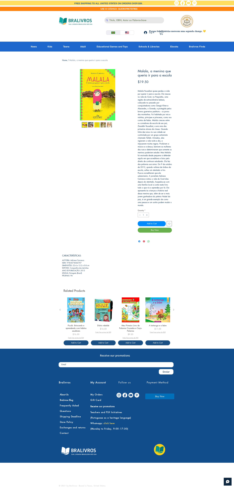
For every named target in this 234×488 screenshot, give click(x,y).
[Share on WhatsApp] (148, 241)
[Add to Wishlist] (169, 223)
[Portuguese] (113, 33)
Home (64, 60)
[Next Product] (173, 309)
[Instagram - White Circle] (176, 3)
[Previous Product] (60, 309)
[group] (117, 321)
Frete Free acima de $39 (148, 86)
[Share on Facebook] (139, 241)
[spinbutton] (143, 215)
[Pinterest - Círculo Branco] (194, 3)
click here (109, 423)
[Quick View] (76, 309)
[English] (127, 33)
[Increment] (147, 215)
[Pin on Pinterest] (143, 241)
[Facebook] (182, 3)
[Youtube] (188, 3)
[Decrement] (139, 215)
